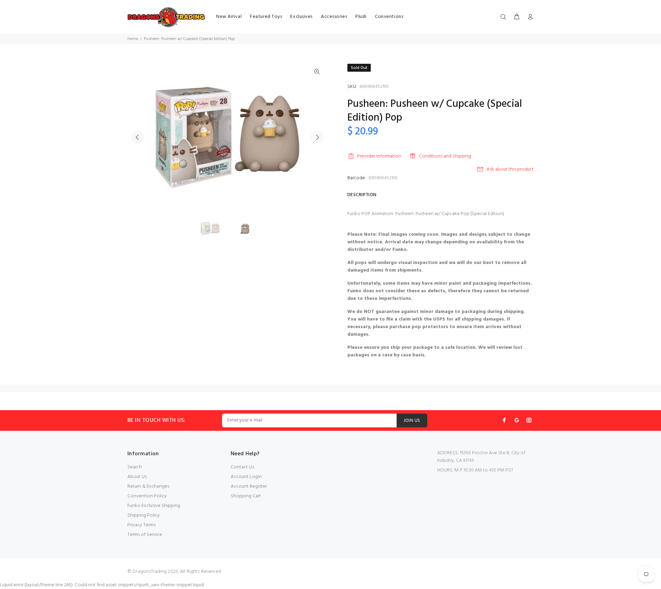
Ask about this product (510, 169)
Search (134, 467)
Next (317, 137)
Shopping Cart (246, 496)
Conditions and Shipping (445, 156)
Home (132, 38)
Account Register (249, 486)
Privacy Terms (141, 525)
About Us (137, 477)
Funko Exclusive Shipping (153, 506)
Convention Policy (147, 496)
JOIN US (411, 421)
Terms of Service (144, 535)
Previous (137, 137)
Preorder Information (379, 156)
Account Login (246, 477)
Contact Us (242, 467)
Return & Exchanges (148, 486)
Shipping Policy (143, 515)
